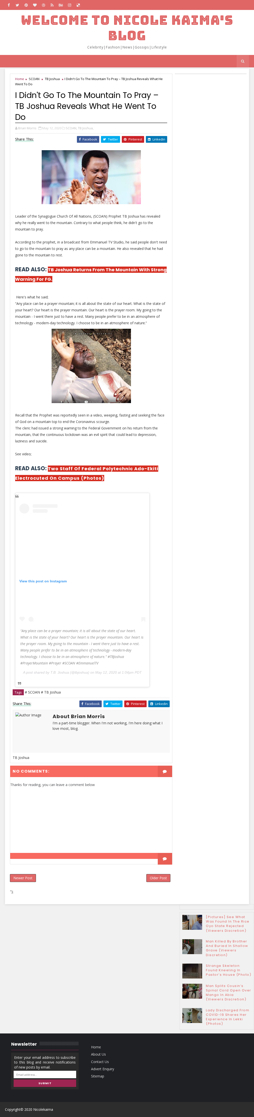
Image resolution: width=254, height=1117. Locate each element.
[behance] (60, 5)
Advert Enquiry (102, 1069)
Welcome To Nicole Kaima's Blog (127, 27)
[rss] (52, 5)
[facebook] (8, 5)
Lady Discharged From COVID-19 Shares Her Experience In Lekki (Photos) (227, 1017)
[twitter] (17, 5)
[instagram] (69, 5)
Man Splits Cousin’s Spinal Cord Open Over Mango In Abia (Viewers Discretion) (228, 992)
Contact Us (100, 1061)
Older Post (158, 878)
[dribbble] (43, 5)
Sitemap (97, 1076)
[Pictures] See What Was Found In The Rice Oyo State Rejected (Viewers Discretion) (228, 924)
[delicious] (78, 5)
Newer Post (22, 878)
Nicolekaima (43, 1109)
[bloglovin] (34, 5)
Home (19, 79)
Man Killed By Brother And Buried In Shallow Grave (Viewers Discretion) (227, 948)
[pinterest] (26, 5)
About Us (98, 1054)
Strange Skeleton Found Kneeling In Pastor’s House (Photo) (228, 970)
